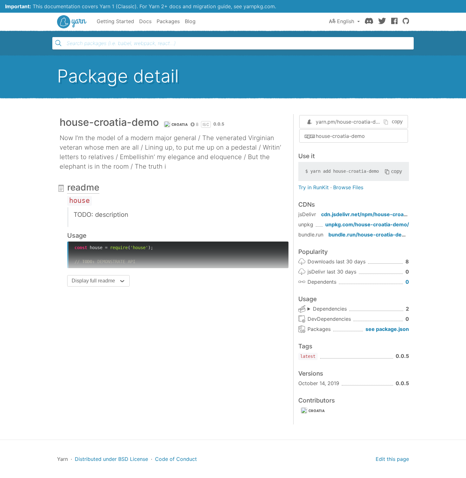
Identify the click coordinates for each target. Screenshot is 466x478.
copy (397, 121)
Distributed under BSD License (111, 459)
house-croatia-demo (340, 136)
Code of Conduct (176, 459)
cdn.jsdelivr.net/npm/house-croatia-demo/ (374, 214)
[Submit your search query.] (58, 43)
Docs (145, 21)
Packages (168, 21)
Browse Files (348, 187)
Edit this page (392, 459)
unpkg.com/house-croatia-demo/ (367, 224)
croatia (180, 124)
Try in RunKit (313, 187)
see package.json (387, 329)
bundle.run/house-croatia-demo (369, 234)
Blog (190, 21)
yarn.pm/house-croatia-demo (351, 122)
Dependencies (330, 309)
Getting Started (115, 21)
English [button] (345, 21)
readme (83, 187)
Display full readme (93, 280)
